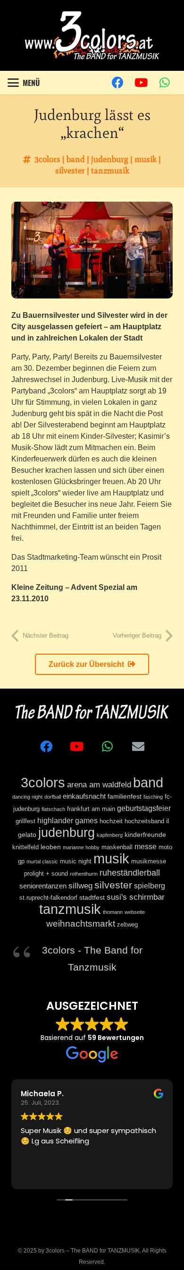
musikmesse (148, 861)
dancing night (27, 797)
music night (76, 861)
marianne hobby (81, 847)
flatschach (53, 809)
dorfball (52, 797)
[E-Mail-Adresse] (138, 746)
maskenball (117, 847)
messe (145, 846)
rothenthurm (84, 874)
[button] (23, 82)
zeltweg (127, 924)
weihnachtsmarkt (80, 923)
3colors (47, 159)
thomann (113, 912)
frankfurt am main (91, 809)
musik (145, 159)
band (76, 159)
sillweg (80, 885)
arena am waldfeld (99, 784)
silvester (70, 170)
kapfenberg (110, 835)
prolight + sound (46, 873)
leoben (51, 847)
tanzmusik (110, 170)
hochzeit (111, 821)
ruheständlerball (130, 873)
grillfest (25, 821)
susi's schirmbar (136, 897)
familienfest (125, 796)
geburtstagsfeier (144, 808)
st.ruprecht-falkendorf (48, 898)
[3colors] (92, 35)
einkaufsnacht (84, 796)
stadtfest (92, 897)
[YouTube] (141, 82)
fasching (153, 797)
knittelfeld (25, 847)
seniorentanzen (43, 886)
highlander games (67, 820)
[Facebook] (117, 82)
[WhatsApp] (164, 82)
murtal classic (42, 861)
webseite (135, 912)
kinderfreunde (145, 834)
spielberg (149, 885)
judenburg (109, 159)
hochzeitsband (144, 821)
